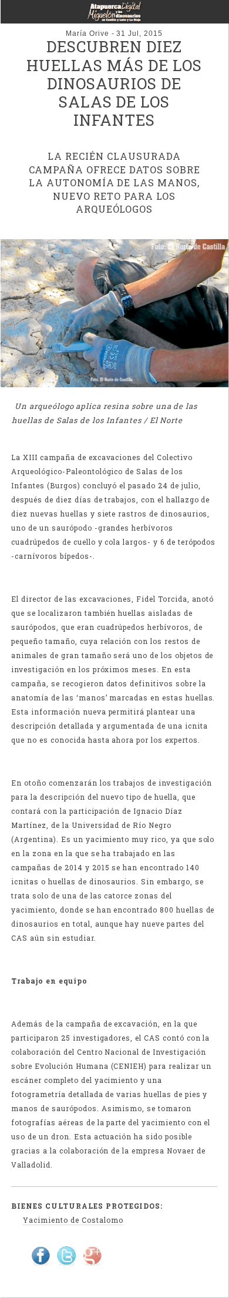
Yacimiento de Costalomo (73, 1220)
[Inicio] (114, 15)
